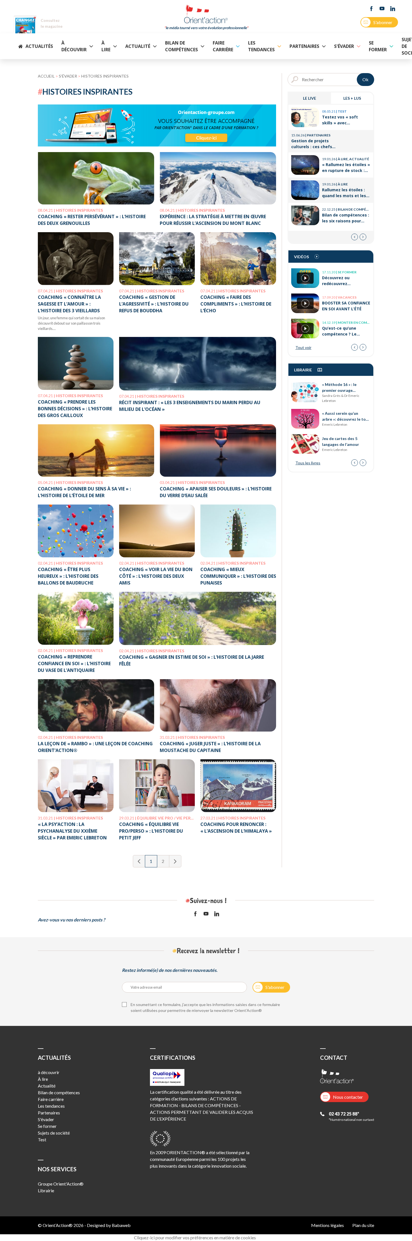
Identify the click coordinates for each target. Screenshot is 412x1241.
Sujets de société (54, 1132)
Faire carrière (223, 46)
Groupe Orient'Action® (61, 1183)
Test (42, 1139)
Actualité (137, 46)
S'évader (344, 46)
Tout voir (303, 347)
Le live (309, 98)
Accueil (46, 76)
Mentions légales (327, 1225)
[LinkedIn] (392, 8)
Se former (378, 46)
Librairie (46, 1190)
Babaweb (121, 1225)
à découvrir (74, 46)
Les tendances (261, 46)
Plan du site (363, 1225)
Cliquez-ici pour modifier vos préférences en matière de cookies (195, 1237)
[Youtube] (382, 8)
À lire (105, 46)
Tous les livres (307, 462)
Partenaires (304, 46)
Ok (365, 79)
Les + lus (352, 98)
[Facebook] (371, 8)
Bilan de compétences (181, 46)
